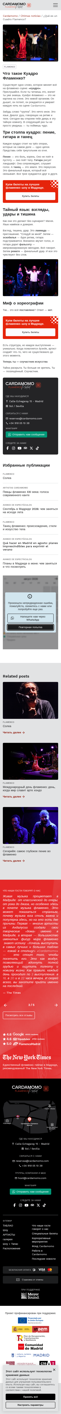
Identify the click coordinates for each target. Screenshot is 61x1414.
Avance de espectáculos (17, 505)
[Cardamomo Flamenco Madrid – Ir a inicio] (11, 6)
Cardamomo (10, 15)
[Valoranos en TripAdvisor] (25, 448)
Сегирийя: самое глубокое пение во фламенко (27, 853)
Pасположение (11, 1248)
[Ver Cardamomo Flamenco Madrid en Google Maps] (30, 1116)
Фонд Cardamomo (43, 1246)
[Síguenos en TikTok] (37, 448)
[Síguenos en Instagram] (13, 448)
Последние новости (44, 1258)
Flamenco (9, 67)
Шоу (5, 1230)
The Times (14, 992)
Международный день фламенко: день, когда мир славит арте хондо (29, 788)
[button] (56, 1005)
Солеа (7, 726)
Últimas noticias (31, 15)
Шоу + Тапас (10, 1243)
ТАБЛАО (8, 1225)
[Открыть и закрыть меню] (56, 5)
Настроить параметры (30, 1405)
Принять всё (30, 1397)
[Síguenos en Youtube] (19, 448)
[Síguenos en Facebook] (7, 448)
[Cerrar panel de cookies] (54, 1369)
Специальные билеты (45, 1233)
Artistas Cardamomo (15, 487)
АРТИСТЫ (9, 1234)
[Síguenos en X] (31, 448)
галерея (7, 1239)
